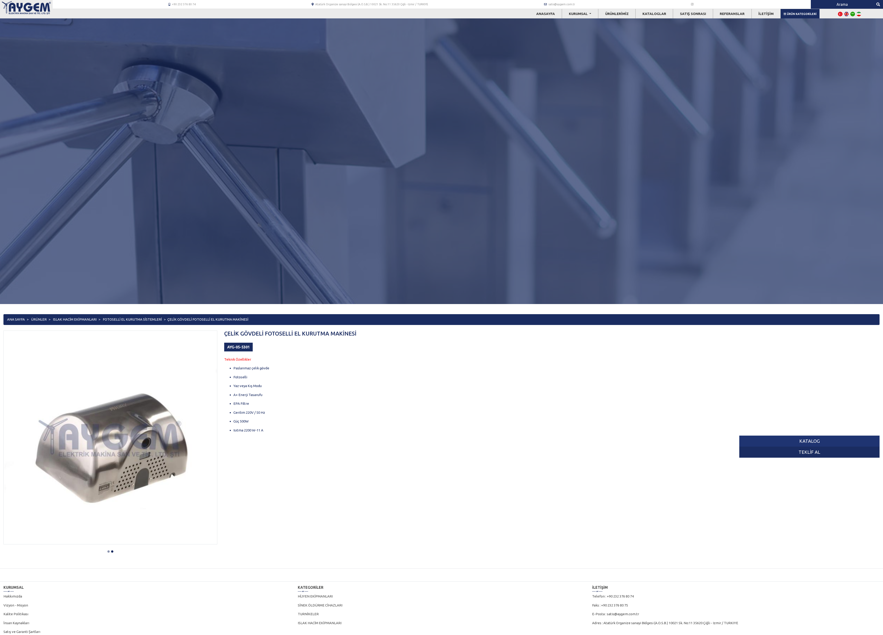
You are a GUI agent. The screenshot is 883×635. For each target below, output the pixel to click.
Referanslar (732, 14)
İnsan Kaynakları (16, 623)
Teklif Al (809, 452)
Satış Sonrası (693, 14)
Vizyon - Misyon (15, 605)
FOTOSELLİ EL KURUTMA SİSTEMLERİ (132, 319)
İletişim (766, 14)
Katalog (809, 441)
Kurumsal (579, 14)
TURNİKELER (308, 614)
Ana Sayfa (16, 319)
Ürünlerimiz (617, 14)
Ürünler (39, 319)
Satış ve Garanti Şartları (21, 632)
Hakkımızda (12, 596)
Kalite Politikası (15, 614)
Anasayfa (545, 14)
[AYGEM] (26, 8)
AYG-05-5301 (238, 347)
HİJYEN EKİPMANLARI (315, 596)
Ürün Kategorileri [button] (801, 13)
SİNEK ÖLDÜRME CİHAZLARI (320, 605)
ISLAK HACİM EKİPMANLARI (75, 319)
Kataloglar (654, 14)
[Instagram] (692, 4)
